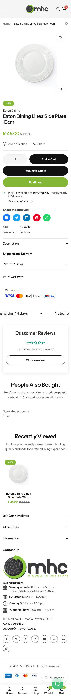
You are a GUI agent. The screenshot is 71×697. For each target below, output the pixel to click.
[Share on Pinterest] (37, 217)
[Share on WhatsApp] (47, 217)
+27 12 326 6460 (13, 623)
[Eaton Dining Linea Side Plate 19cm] (18, 473)
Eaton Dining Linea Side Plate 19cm (18, 495)
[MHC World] (37, 9)
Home (6, 23)
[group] (35, 62)
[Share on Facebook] (6, 217)
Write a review (35, 360)
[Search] (58, 9)
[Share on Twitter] (16, 217)
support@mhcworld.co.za (19, 628)
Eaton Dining (11, 110)
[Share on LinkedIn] (26, 217)
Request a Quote (35, 171)
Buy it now (35, 182)
